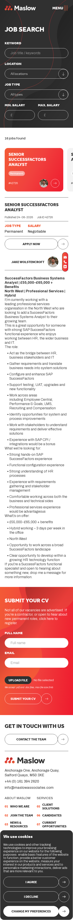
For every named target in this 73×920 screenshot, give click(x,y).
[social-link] (65, 257)
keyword (13, 43)
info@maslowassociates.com (29, 788)
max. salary (49, 105)
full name (14, 633)
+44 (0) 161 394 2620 (22, 781)
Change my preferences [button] (31, 911)
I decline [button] (31, 897)
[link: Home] (25, 760)
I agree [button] (31, 882)
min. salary (15, 105)
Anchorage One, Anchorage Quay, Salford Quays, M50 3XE (32, 772)
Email (10, 653)
